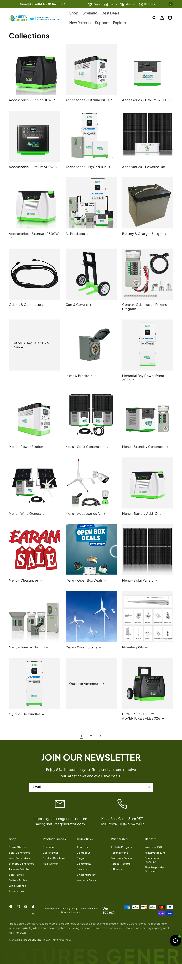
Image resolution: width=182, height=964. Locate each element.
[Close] (135, 443)
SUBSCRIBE (91, 517)
